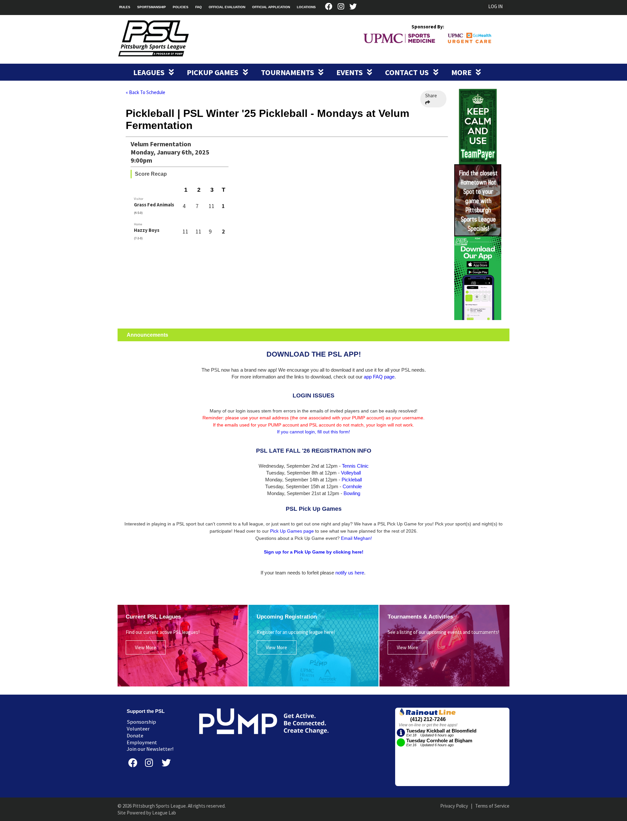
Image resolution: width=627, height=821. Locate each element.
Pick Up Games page (292, 531)
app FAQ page (379, 376)
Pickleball (352, 479)
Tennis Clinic (355, 466)
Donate (135, 735)
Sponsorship (141, 721)
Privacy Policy (454, 806)
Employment (142, 742)
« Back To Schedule (145, 92)
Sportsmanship (151, 7)
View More (145, 647)
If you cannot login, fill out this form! (313, 431)
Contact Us (407, 72)
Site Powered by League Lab (147, 813)
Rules (124, 7)
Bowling (352, 493)
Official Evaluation (227, 7)
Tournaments (288, 72)
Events (350, 72)
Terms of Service (492, 806)
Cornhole (352, 486)
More (462, 72)
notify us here (349, 572)
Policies (180, 7)
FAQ (198, 7)
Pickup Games (213, 72)
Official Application (271, 7)
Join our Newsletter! (150, 749)
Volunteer (138, 728)
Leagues (149, 72)
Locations (306, 7)
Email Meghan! (356, 538)
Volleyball (351, 472)
